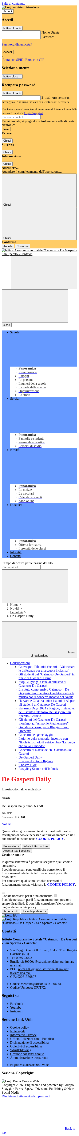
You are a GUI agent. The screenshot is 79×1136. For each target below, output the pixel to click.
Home (14, 604)
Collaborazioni (20, 663)
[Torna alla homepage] (39, 252)
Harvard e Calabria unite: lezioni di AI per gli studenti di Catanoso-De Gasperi (46, 702)
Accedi (7, 11)
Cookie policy (19, 1027)
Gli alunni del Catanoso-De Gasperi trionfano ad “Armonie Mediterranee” (43, 721)
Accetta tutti (16, 850)
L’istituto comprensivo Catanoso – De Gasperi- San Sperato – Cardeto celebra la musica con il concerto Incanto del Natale (46, 693)
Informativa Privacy (23, 1035)
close (6, 324)
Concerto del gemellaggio (36, 734)
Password (48, 37)
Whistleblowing (20, 1050)
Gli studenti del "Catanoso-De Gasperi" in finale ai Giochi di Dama (47, 676)
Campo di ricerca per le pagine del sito (27, 563)
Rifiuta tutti (35, 846)
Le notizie (16, 612)
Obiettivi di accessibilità (26, 1046)
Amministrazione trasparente (29, 1057)
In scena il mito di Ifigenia (36, 761)
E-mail (46, 97)
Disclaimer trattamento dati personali (26, 1096)
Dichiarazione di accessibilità (29, 1042)
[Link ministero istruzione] (20, 7)
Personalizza (11, 846)
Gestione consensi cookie (27, 1054)
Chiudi (7, 140)
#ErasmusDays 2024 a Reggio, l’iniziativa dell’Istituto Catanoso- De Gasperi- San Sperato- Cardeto (47, 712)
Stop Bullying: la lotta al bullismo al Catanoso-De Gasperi (42, 683)
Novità (14, 608)
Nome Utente (50, 32)
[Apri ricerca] (44, 272)
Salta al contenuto (13, 3)
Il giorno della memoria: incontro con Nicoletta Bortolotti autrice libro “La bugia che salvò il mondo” (47, 742)
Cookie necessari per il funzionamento (27, 896)
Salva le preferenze (34, 911)
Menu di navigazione (53, 654)
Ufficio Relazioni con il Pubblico (32, 1039)
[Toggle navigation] (35, 306)
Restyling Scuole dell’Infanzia (39, 768)
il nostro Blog (28, 765)
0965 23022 (24, 958)
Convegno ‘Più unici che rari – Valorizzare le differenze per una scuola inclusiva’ (47, 668)
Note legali (17, 1031)
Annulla (7, 246)
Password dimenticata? (17, 44)
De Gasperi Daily (30, 757)
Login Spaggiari (33, 113)
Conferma (22, 246)
